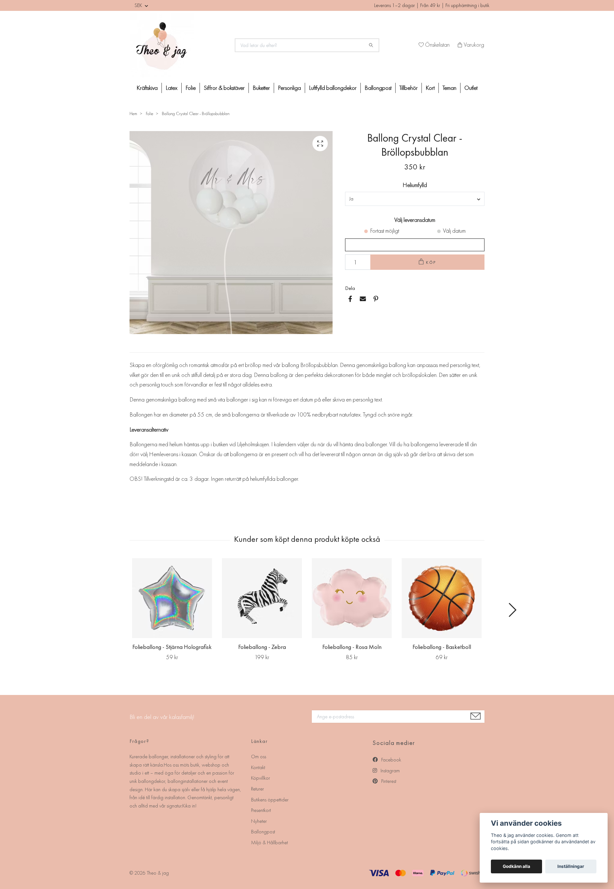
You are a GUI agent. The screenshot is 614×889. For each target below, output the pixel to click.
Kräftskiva (147, 88)
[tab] (137, 347)
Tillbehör (408, 88)
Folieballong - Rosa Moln (352, 647)
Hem (133, 113)
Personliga (289, 88)
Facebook (390, 759)
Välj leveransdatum (414, 220)
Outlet (470, 88)
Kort (430, 88)
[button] (512, 610)
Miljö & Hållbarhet (269, 842)
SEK (139, 5)
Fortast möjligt (384, 231)
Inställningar (570, 866)
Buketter (261, 88)
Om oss (258, 756)
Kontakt (258, 767)
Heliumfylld (415, 185)
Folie (190, 88)
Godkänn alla (516, 866)
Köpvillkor (260, 778)
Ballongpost (378, 88)
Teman (449, 88)
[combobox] (414, 199)
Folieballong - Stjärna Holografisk (172, 647)
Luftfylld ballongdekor (333, 88)
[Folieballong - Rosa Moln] (351, 598)
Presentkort (261, 810)
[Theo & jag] (178, 45)
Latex (171, 88)
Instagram (389, 770)
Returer (257, 788)
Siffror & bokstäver (224, 88)
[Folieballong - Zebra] (261, 598)
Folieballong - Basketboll (442, 647)
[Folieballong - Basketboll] (441, 598)
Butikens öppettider (269, 799)
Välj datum (454, 231)
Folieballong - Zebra (262, 647)
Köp (431, 262)
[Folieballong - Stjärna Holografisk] (172, 598)
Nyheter (259, 821)
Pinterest (388, 781)
